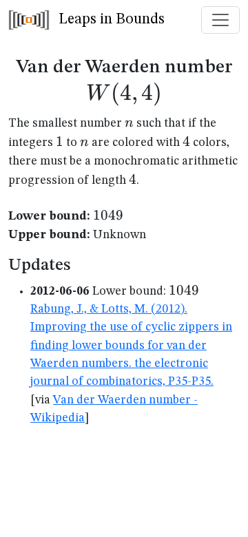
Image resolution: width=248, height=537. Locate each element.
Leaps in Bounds (110, 19)
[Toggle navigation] (220, 20)
